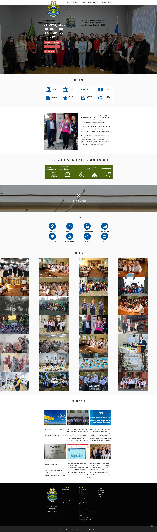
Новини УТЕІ (47, 426)
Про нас (68, 2)
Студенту (84, 2)
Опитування (87, 241)
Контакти (110, 2)
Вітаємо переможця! (50, 464)
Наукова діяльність (75, 2)
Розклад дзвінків (52, 231)
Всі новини (89, 477)
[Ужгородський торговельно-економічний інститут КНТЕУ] (59, 267)
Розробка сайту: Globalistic (93, 529)
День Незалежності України (53, 429)
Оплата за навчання (70, 231)
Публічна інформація (66, 498)
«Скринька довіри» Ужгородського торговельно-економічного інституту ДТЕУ (86, 519)
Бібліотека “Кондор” (83, 509)
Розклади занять (82, 500)
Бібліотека (64, 495)
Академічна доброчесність (67, 502)
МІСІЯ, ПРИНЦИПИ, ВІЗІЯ (52, 47)
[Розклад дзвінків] (52, 226)
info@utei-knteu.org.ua (54, 513)
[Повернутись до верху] (152, 526)
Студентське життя (101, 490)
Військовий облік (52, 241)
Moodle (104, 241)
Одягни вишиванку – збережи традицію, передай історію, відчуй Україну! (100, 465)
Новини (89, 2)
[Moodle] (104, 236)
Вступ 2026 (95, 2)
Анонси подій (49, 51)
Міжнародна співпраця (66, 500)
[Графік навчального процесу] (87, 226)
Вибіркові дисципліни (69, 241)
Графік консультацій (104, 231)
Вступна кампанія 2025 (101, 492)
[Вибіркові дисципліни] (69, 236)
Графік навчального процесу (87, 231)
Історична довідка (65, 489)
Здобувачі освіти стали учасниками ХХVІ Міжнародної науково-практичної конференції (101, 431)
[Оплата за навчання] (69, 226)
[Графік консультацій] (104, 226)
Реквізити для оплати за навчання (86, 491)
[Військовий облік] (52, 236)
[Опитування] (87, 236)
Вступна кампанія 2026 (52, 42)
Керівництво (64, 491)
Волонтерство (103, 2)
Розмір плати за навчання (84, 493)
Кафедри (64, 493)
